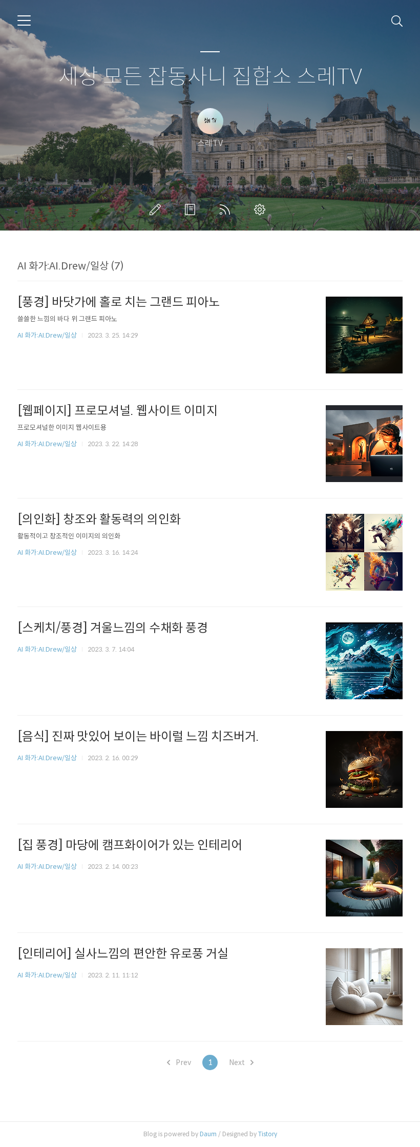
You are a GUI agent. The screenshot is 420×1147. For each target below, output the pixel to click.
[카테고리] (24, 20)
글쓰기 (157, 209)
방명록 (192, 209)
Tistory (267, 1134)
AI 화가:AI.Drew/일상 (47, 335)
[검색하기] (397, 20)
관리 (261, 209)
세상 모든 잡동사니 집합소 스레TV (210, 77)
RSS (227, 209)
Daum (208, 1134)
